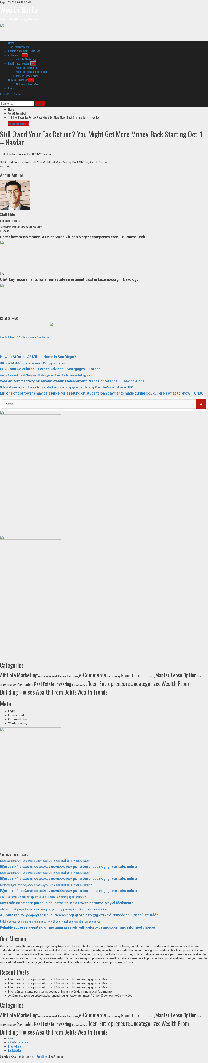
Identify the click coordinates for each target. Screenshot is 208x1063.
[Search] (1, 98)
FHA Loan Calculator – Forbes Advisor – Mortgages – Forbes (32, 363)
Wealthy (37, 227)
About (11, 1038)
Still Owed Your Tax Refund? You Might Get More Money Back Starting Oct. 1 (49, 162)
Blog (77, 676)
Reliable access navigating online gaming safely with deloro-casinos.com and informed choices (50, 921)
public (28, 684)
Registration (14, 1050)
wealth (29, 227)
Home (11, 43)
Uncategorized (145, 683)
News (199, 676)
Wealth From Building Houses (31, 71)
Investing (151, 676)
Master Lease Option (27, 75)
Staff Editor (9, 154)
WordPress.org (17, 723)
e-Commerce (15, 55)
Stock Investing (79, 685)
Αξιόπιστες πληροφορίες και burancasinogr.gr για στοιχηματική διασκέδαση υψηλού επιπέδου (53, 909)
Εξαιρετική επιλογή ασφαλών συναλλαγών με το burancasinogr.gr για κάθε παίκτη (46, 860)
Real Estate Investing (19, 63)
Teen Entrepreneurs (18, 47)
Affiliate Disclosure (18, 1042)
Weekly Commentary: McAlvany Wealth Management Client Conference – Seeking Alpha (46, 375)
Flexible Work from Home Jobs (24, 51)
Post (20, 684)
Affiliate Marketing (26, 59)
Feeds (11, 88)
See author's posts (10, 220)
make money (18, 227)
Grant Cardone (133, 675)
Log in (12, 711)
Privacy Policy (15, 1046)
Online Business (8, 685)
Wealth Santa (19, 9)
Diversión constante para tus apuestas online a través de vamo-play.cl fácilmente (43, 897)
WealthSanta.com (27, 946)
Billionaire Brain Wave (27, 84)
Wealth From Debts (26, 67)
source (4, 166)
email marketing (113, 676)
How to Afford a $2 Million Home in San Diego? (24, 337)
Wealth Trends (92, 692)
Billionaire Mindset (18, 80)
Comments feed (18, 719)
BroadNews (43, 1056)
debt (8, 227)
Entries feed (16, 715)
